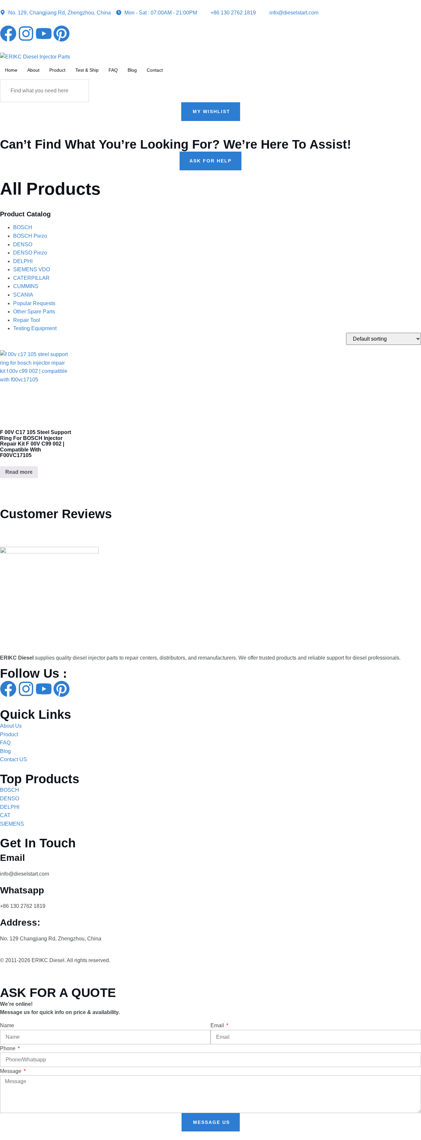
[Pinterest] (61, 33)
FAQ (113, 70)
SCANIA (23, 295)
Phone (8, 1048)
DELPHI (23, 261)
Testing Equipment (35, 328)
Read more (19, 472)
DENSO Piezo (30, 252)
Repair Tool (26, 320)
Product (57, 70)
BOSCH (22, 227)
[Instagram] (26, 33)
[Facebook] (8, 33)
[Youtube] (44, 33)
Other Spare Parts (34, 311)
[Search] (77, 90)
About (33, 70)
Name (7, 1025)
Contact (155, 70)
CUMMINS (25, 286)
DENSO (22, 244)
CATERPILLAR (31, 278)
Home (11, 70)
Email (217, 1025)
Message (11, 1071)
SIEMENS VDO (31, 269)
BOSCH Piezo (30, 236)
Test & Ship (87, 70)
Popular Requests (34, 303)
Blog (132, 70)
